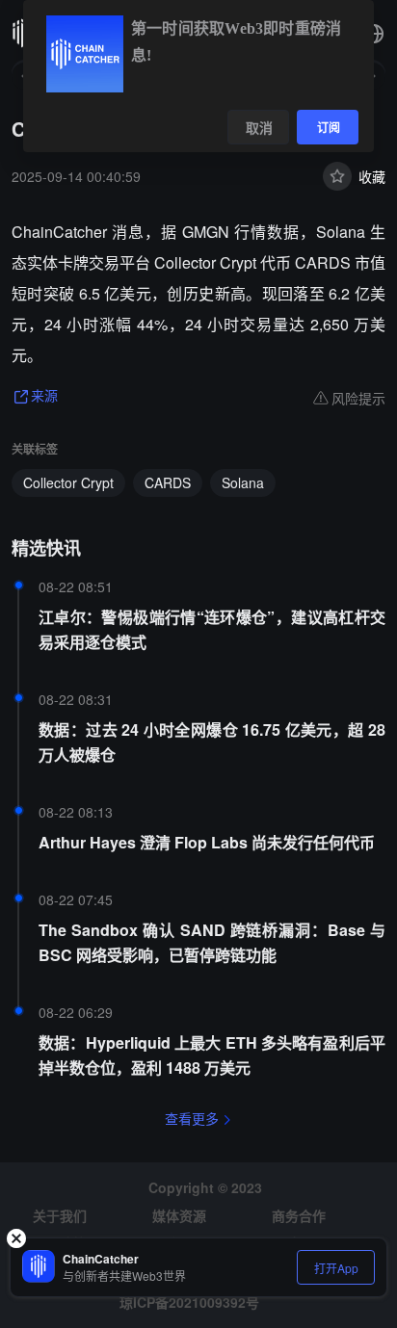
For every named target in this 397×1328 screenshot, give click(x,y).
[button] (373, 33)
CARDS (168, 482)
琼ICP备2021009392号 (189, 1302)
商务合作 (299, 1215)
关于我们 (60, 1215)
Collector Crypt (68, 482)
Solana (243, 482)
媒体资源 (179, 1215)
